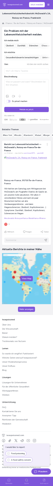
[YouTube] (28, 440)
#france (42, 218)
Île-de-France (19, 23)
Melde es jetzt (26, 109)
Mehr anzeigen (26, 309)
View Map (26, 278)
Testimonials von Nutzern (14, 341)
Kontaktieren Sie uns (11, 411)
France (9, 23)
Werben (5, 395)
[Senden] (45, 240)
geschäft (40, 153)
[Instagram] (34, 440)
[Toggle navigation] (48, 4)
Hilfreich (10, 232)
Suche (26, 483)
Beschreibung (10, 76)
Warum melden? (9, 337)
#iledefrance (33, 218)
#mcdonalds (9, 218)
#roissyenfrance (21, 218)
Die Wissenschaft (10, 328)
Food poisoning (18, 453)
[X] (15, 440)
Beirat (5, 333)
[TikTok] (9, 440)
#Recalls (17, 135)
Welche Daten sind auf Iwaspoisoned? (19, 357)
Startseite (8, 483)
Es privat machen (19, 101)
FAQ (4, 407)
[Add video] (13, 96)
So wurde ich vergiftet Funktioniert (18, 353)
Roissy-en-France (34, 23)
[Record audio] (19, 96)
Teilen (46, 232)
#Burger (46, 135)
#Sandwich (28, 135)
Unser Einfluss (8, 366)
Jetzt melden (37, 4)
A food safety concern (21, 460)
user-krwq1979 (29, 153)
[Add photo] (7, 96)
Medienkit (6, 423)
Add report (44, 483)
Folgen (29, 232)
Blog (4, 370)
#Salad (38, 135)
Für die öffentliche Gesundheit (15, 386)
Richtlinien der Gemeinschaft (15, 419)
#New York (7, 135)
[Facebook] (3, 440)
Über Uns (6, 324)
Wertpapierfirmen (10, 390)
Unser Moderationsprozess (14, 362)
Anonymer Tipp (9, 415)
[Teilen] (47, 144)
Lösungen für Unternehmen (14, 382)
